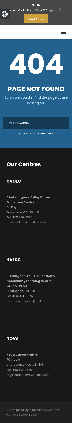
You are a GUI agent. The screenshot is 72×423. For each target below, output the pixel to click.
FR (33, 5)
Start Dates (36, 19)
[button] (59, 11)
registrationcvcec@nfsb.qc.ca (28, 222)
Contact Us (24, 10)
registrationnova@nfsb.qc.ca (27, 375)
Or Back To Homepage (36, 133)
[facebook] (64, 10)
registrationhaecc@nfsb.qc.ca (28, 301)
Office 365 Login (44, 10)
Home (11, 10)
